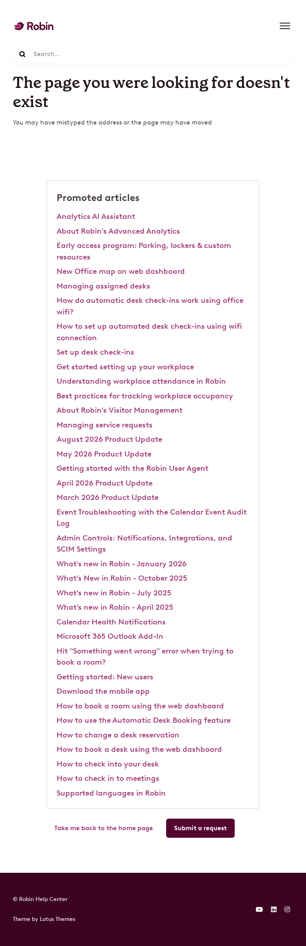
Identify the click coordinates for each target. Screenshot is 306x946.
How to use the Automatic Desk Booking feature (144, 720)
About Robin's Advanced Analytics (118, 231)
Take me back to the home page (103, 828)
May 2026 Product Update (104, 453)
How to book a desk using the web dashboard (139, 749)
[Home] (34, 26)
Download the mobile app (103, 691)
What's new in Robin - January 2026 (121, 563)
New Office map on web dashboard (121, 271)
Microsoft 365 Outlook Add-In (110, 636)
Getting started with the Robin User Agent (132, 468)
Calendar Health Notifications (111, 621)
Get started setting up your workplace (125, 366)
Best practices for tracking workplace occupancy (145, 395)
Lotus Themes (57, 919)
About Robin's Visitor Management (119, 410)
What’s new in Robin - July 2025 (114, 592)
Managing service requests (105, 424)
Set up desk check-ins (95, 352)
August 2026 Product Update (109, 439)
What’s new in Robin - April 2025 (115, 607)
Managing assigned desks (103, 286)
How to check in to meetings (108, 778)
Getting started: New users (105, 676)
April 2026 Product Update (105, 483)
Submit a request (200, 828)
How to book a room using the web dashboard (140, 705)
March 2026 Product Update (108, 497)
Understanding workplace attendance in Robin (141, 381)
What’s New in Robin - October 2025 (122, 578)
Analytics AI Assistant (96, 216)
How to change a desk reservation (118, 734)
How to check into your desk (108, 764)
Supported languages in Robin (111, 793)
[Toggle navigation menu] (285, 26)
